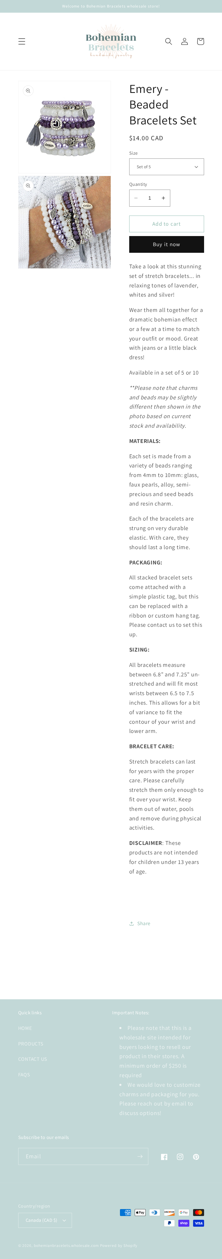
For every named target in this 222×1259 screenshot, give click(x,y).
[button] (22, 41)
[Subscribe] (140, 1156)
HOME (25, 1028)
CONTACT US (32, 1059)
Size (133, 153)
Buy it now (166, 244)
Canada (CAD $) (42, 1220)
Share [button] (144, 923)
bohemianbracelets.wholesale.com (66, 1245)
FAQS (24, 1074)
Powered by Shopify (119, 1245)
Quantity (138, 184)
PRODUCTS (30, 1043)
